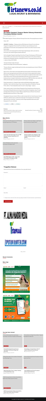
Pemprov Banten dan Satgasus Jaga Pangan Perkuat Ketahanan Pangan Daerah (32, 136)
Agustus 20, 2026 (10, 393)
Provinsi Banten (12, 131)
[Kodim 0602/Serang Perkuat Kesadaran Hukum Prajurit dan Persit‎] (33, 362)
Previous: (13, 111)
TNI (25, 367)
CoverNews (26, 399)
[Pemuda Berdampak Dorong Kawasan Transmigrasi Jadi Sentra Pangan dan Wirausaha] (13, 340)
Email (25, 187)
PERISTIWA (6, 367)
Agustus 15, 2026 (30, 138)
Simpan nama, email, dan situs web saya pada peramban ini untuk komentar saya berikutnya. (23, 197)
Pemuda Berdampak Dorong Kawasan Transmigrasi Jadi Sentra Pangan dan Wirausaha (11, 350)
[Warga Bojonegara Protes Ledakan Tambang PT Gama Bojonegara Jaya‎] (13, 362)
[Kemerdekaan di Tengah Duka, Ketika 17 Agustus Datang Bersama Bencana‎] (33, 340)
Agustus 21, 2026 (10, 352)
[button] (4, 23)
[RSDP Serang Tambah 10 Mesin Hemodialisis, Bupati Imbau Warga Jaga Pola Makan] (13, 383)
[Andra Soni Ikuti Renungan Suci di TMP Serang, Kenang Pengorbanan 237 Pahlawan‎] (13, 126)
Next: (33, 110)
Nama (5, 187)
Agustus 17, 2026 (10, 138)
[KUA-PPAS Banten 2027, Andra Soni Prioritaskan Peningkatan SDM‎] (13, 148)
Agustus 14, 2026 (10, 159)
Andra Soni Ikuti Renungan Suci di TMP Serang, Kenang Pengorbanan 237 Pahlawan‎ (12, 136)
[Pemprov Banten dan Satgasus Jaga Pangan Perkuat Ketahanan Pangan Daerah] (33, 126)
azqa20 (6, 138)
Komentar (6, 172)
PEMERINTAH (6, 30)
